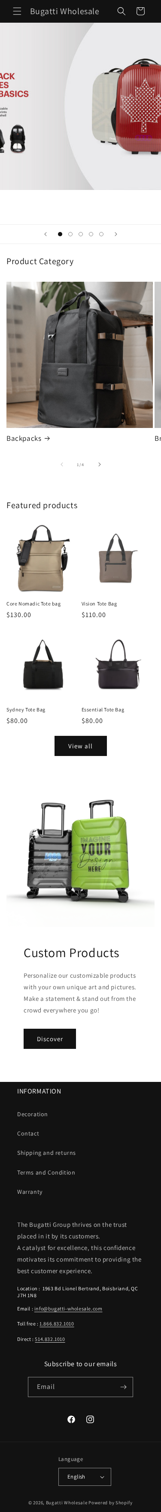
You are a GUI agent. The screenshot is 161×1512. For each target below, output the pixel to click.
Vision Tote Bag (99, 603)
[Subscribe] (123, 1387)
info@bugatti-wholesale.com (68, 1308)
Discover (50, 1039)
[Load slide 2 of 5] (70, 234)
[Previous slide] (45, 234)
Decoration (32, 1114)
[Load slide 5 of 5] (101, 234)
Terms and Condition (46, 1172)
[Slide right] (99, 464)
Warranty (30, 1192)
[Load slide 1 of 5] (60, 234)
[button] (17, 11)
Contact (28, 1133)
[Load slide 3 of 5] (81, 234)
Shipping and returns (46, 1153)
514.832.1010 (50, 1339)
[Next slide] (115, 234)
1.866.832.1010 (56, 1323)
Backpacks (23, 438)
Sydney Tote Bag (26, 709)
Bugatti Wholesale (67, 1503)
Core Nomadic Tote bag (33, 603)
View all (80, 746)
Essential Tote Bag (103, 709)
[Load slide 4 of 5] (91, 234)
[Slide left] (61, 464)
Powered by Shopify (110, 1503)
